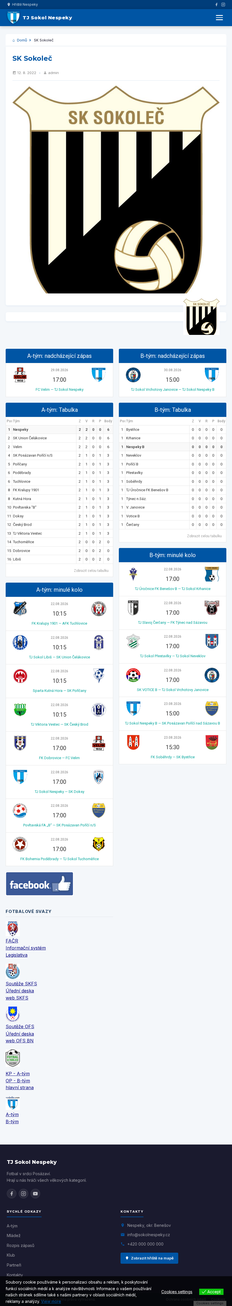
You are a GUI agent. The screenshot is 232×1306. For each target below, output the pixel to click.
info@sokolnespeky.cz (148, 1234)
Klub (11, 1255)
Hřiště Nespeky (25, 4)
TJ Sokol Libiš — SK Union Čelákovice (59, 657)
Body (108, 421)
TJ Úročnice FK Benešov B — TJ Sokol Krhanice (172, 589)
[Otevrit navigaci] (219, 17)
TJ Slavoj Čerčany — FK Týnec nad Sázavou (172, 622)
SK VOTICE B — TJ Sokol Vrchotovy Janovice (173, 690)
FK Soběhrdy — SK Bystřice (173, 757)
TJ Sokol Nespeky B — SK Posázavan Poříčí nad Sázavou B (172, 723)
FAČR (12, 941)
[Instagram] (223, 5)
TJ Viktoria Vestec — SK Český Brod (59, 724)
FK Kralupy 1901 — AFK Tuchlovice (59, 623)
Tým (16, 421)
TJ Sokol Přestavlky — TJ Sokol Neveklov (172, 656)
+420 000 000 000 (145, 1244)
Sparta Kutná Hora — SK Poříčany (59, 690)
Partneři (14, 1265)
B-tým (12, 1121)
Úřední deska (20, 991)
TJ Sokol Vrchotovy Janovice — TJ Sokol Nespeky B (172, 389)
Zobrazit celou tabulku (91, 571)
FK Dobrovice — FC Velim (59, 758)
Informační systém (26, 948)
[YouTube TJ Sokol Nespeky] (35, 1193)
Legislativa (16, 955)
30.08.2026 (172, 370)
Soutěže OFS (20, 1026)
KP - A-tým (18, 1073)
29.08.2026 (59, 370)
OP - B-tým (18, 1081)
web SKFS (17, 998)
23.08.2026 (172, 704)
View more (51, 1301)
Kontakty (15, 1275)
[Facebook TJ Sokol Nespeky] (11, 1193)
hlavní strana (20, 1087)
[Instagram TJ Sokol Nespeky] (23, 1193)
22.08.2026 (59, 604)
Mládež (14, 1235)
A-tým (12, 1114)
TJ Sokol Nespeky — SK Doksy (59, 792)
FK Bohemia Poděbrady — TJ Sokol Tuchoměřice (59, 859)
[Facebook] (216, 5)
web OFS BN (20, 1040)
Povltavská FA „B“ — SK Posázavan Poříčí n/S (59, 825)
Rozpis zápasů (20, 1245)
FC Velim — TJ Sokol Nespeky (59, 389)
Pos (9, 421)
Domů (21, 40)
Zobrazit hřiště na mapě (152, 1258)
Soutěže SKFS (21, 983)
